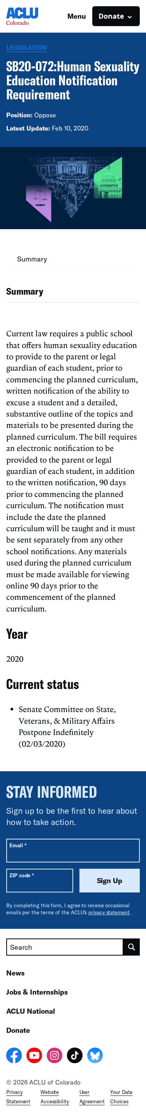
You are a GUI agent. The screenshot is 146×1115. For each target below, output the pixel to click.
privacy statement (109, 912)
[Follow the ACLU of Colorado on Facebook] (14, 1057)
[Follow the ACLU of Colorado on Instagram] (54, 1057)
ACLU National (30, 1011)
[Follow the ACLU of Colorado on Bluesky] (95, 1057)
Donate (18, 1030)
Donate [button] (111, 16)
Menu (76, 16)
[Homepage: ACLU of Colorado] (33, 16)
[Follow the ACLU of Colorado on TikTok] (75, 1057)
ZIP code (21, 875)
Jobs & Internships (37, 992)
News (15, 972)
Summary (32, 258)
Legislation (26, 47)
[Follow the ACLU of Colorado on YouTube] (34, 1057)
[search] (131, 947)
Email (17, 845)
